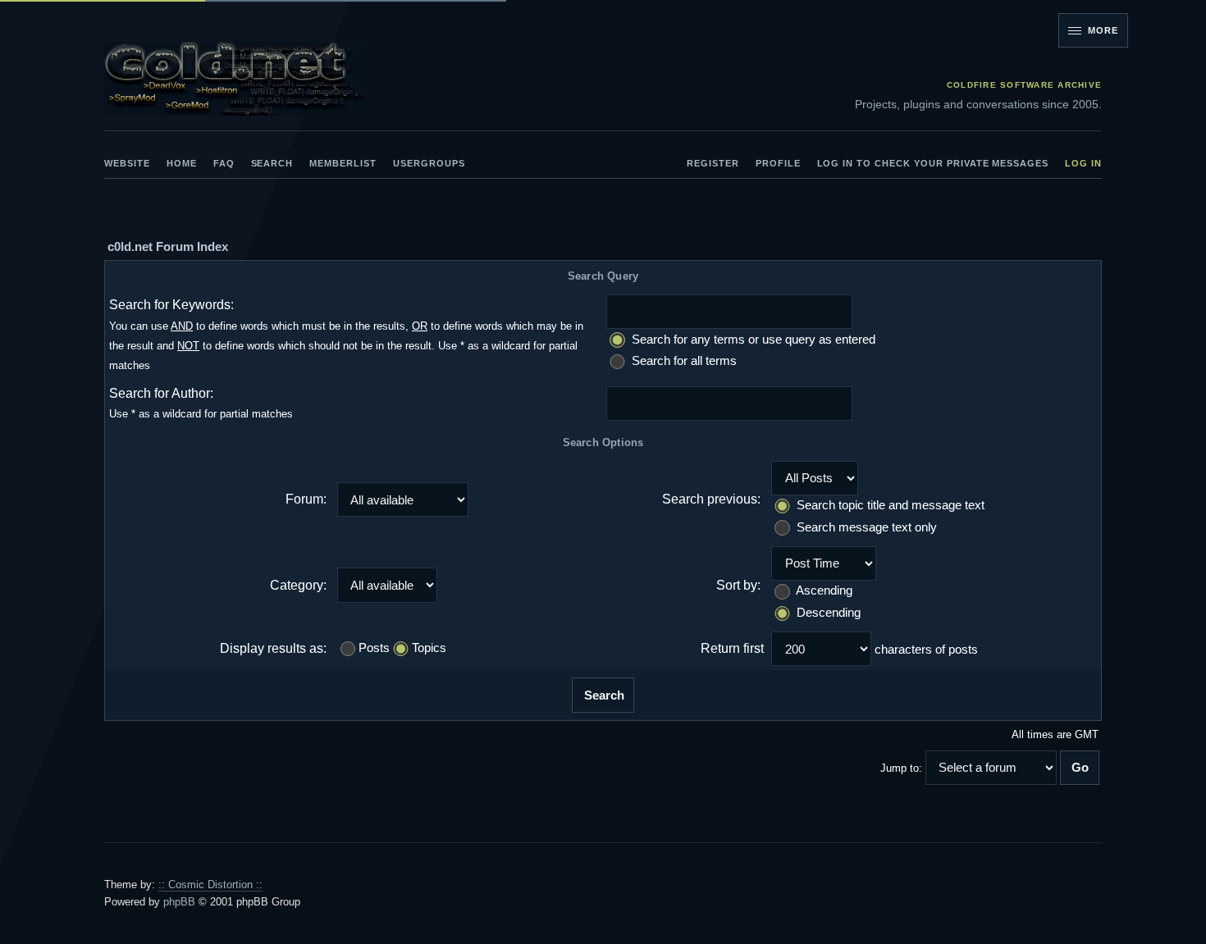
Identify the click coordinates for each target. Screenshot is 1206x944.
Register (713, 163)
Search (272, 163)
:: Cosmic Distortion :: (210, 884)
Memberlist (343, 163)
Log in (1083, 163)
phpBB (179, 902)
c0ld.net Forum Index (167, 246)
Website (127, 163)
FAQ (224, 163)
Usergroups (429, 163)
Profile (778, 163)
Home (182, 163)
